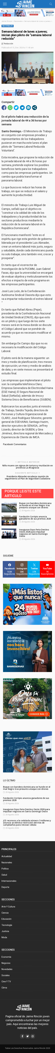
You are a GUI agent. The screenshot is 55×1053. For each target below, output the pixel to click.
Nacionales (7, 26)
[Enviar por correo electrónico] (28, 107)
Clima (4, 987)
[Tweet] (16, 107)
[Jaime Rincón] (27, 4)
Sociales (6, 975)
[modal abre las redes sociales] (34, 107)
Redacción (8, 44)
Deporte (5, 887)
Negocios (6, 963)
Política (5, 868)
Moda (4, 937)
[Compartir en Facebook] (4, 107)
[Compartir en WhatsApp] (10, 107)
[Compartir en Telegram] (22, 107)
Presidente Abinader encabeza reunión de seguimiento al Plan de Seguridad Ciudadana (27, 477)
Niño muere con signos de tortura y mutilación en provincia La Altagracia (27, 466)
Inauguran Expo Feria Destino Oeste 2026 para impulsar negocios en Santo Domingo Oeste (34, 532)
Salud (4, 875)
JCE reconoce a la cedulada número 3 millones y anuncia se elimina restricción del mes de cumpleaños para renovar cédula (27, 822)
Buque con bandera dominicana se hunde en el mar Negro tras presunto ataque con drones (35, 505)
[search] (50, 4)
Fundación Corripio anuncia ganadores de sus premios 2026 (35, 517)
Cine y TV (6, 981)
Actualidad (7, 856)
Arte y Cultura (8, 906)
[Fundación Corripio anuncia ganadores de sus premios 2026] (9, 521)
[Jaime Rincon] (26, 1007)
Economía (6, 957)
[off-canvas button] (5, 4)
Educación (6, 919)
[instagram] (32, 1036)
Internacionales (9, 881)
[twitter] (27, 1036)
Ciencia (5, 913)
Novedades (7, 969)
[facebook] (22, 1036)
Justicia (5, 931)
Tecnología (7, 925)
